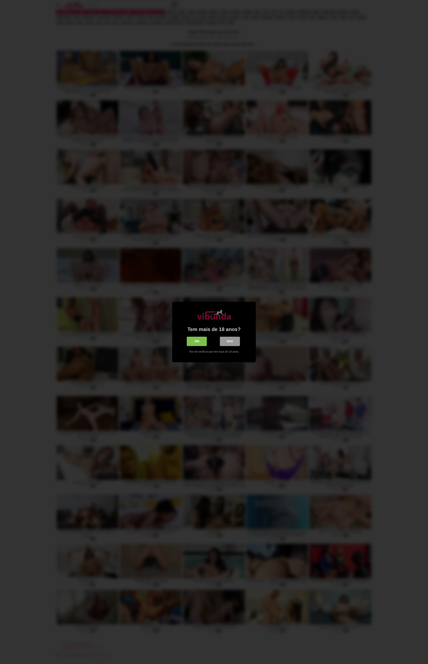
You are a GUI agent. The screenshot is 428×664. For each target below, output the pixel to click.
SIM (196, 341)
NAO (230, 341)
